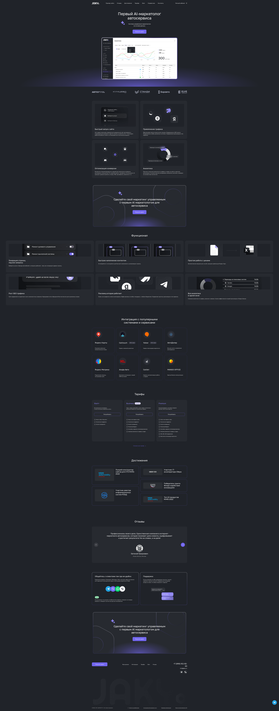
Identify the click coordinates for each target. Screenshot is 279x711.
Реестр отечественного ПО (181, 707)
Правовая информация (166, 707)
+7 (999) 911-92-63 (180, 665)
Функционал (125, 664)
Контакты (161, 3)
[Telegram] (181, 672)
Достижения (128, 3)
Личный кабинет (180, 3)
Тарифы (137, 3)
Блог (143, 3)
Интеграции (135, 664)
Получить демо (139, 31)
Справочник (151, 3)
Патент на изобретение (134, 707)
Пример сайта (110, 3)
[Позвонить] (185, 672)
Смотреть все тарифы (139, 445)
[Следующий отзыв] (183, 545)
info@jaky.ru (183, 668)
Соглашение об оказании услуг (150, 707)
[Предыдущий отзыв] (96, 545)
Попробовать (107, 414)
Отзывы (119, 3)
